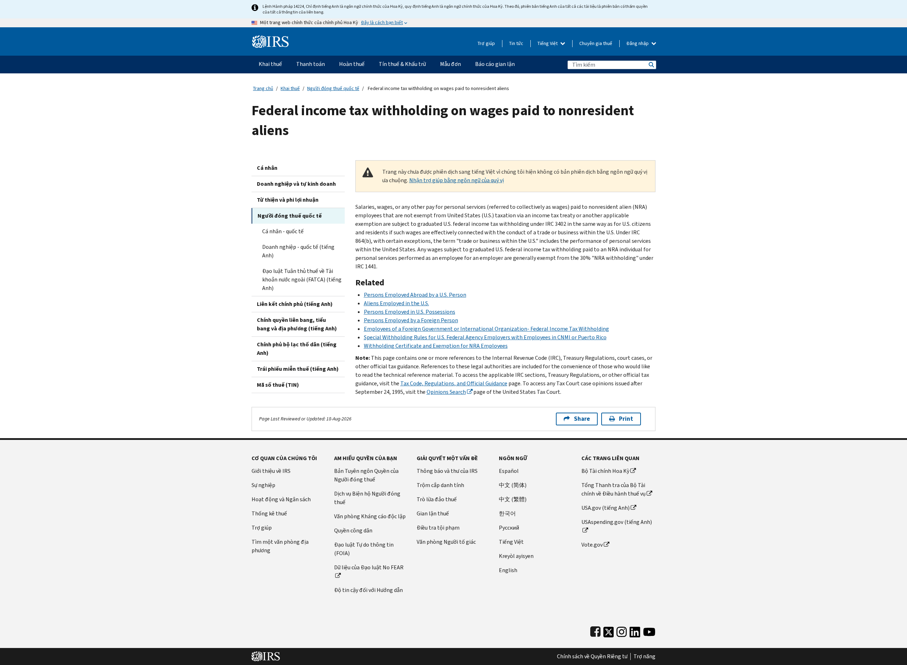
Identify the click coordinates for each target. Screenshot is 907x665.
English (508, 570)
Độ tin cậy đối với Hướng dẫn (368, 590)
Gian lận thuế (433, 513)
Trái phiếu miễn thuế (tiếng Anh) (298, 369)
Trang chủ (263, 88)
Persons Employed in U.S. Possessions (409, 311)
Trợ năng (644, 656)
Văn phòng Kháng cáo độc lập (370, 516)
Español (509, 471)
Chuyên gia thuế (595, 43)
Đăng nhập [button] (638, 43)
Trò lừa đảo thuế (437, 499)
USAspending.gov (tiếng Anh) (616, 522)
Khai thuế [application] (270, 64)
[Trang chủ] (270, 38)
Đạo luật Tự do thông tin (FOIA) (364, 549)
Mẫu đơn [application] (450, 64)
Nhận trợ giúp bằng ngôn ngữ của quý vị (456, 180)
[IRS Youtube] (649, 630)
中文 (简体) (512, 485)
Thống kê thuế (269, 513)
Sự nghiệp (263, 485)
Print (626, 419)
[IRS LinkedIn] (635, 630)
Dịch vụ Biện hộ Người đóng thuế (367, 498)
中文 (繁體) (512, 499)
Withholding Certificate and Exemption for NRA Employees (436, 346)
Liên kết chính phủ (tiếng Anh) (295, 304)
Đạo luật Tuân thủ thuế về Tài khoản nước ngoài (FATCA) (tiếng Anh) (302, 279)
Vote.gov (592, 544)
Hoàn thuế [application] (352, 64)
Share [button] (582, 419)
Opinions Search (446, 392)
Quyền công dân (353, 530)
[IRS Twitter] (608, 630)
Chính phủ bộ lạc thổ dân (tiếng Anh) (297, 349)
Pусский (509, 527)
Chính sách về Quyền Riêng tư (592, 656)
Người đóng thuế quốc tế (333, 88)
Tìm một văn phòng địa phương (280, 546)
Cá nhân (267, 168)
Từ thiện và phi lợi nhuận (288, 199)
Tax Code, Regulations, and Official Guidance (453, 383)
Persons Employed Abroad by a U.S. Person (415, 294)
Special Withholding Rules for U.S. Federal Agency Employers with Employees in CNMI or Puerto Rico (485, 337)
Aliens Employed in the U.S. (396, 303)
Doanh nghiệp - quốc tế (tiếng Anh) (298, 251)
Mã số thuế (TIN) (278, 385)
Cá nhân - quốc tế (283, 231)
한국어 (507, 513)
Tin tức (516, 43)
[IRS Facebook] (595, 630)
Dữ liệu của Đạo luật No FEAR (369, 567)
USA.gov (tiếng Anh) (605, 508)
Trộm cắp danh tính (440, 485)
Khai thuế (290, 88)
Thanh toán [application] (310, 64)
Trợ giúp (486, 43)
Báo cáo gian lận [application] (495, 64)
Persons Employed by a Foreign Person (411, 320)
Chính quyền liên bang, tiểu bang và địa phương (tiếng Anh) (297, 324)
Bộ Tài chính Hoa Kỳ (605, 471)
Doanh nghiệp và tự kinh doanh (296, 184)
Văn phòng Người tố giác (446, 542)
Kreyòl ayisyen (516, 556)
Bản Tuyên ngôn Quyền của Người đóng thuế (366, 475)
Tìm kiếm (650, 64)
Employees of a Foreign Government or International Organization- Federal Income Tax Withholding (486, 328)
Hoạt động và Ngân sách (281, 499)
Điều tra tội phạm (438, 527)
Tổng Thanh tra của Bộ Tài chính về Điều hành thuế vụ (613, 489)
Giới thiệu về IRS (271, 471)
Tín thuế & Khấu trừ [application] (402, 64)
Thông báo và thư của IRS (447, 471)
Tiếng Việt (548, 43)
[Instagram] (621, 630)
